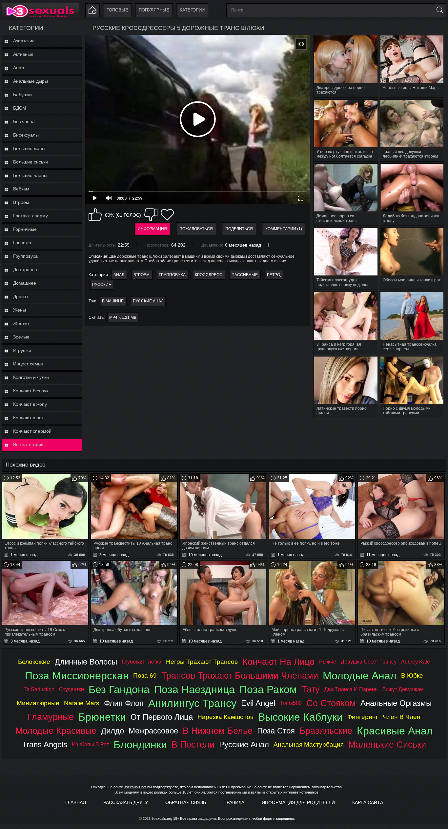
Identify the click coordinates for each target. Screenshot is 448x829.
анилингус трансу (192, 703)
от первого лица (162, 716)
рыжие (327, 662)
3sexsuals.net (135, 787)
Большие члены (30, 175)
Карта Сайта (367, 802)
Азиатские (24, 40)
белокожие (34, 661)
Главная (75, 802)
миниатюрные (38, 703)
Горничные (25, 229)
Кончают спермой (32, 431)
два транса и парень (350, 689)
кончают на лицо (278, 662)
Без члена (24, 121)
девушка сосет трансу (369, 662)
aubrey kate (415, 662)
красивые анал (395, 731)
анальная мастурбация (309, 744)
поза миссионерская (77, 675)
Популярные (154, 10)
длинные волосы (86, 661)
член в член (401, 716)
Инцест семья (28, 363)
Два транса (25, 269)
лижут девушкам (403, 689)
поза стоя (276, 730)
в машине (113, 301)
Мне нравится (95, 214)
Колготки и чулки (31, 377)
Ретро (273, 275)
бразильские (325, 731)
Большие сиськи (30, 161)
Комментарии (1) (283, 229)
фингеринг (362, 716)
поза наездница (194, 689)
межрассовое (153, 730)
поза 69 (145, 675)
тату (310, 689)
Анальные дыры (30, 81)
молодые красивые (55, 731)
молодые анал (360, 675)
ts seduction (39, 689)
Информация (152, 229)
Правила (233, 802)
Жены (19, 310)
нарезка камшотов (225, 716)
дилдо (112, 730)
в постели (193, 744)
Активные (23, 54)
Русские (101, 284)
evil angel (258, 703)
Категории (192, 10)
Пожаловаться (196, 229)
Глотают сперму (30, 215)
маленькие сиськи (387, 744)
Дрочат (20, 296)
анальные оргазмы (396, 703)
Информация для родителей (298, 802)
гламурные (51, 717)
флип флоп (124, 703)
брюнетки (102, 717)
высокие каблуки (300, 717)
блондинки (140, 744)
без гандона (119, 689)
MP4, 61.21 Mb (122, 317)
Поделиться (239, 229)
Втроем (21, 202)
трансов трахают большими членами (239, 675)
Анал (18, 67)
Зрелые (21, 336)
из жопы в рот (90, 744)
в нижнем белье (218, 731)
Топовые (117, 10)
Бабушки (22, 94)
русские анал (148, 301)
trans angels (44, 744)
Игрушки (22, 350)
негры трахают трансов (202, 661)
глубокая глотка (141, 662)
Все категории (28, 444)
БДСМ (19, 108)
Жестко (21, 323)
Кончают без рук (30, 390)
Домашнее (24, 283)
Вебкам (21, 188)
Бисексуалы (26, 135)
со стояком (331, 703)
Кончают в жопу (30, 404)
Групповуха (25, 256)
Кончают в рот (28, 417)
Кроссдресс (208, 275)
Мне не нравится (150, 214)
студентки (71, 689)
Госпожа (22, 242)
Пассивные (245, 275)
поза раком (268, 689)
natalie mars (81, 703)
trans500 (291, 703)
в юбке (412, 675)
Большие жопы (29, 148)
